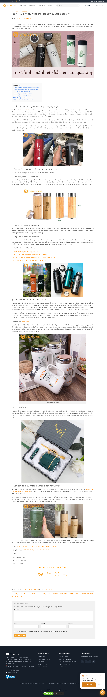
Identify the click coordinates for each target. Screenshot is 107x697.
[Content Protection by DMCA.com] (53, 693)
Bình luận (17, 609)
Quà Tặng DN (23, 5)
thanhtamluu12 (28, 18)
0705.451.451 (101, 1)
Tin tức (14, 11)
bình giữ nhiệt (26, 110)
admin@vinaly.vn (12, 672)
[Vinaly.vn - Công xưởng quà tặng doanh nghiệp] (10, 5)
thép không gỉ (25, 321)
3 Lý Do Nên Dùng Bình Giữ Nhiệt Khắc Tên (25, 252)
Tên (15, 624)
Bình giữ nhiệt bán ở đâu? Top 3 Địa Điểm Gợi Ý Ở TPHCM (29, 260)
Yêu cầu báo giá (63, 656)
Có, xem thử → (88, 684)
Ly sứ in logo (41, 661)
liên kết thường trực (48, 590)
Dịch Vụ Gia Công (40, 5)
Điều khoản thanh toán (65, 659)
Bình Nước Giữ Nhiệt (21, 11)
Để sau (100, 684)
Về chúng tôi (50, 5)
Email (43, 624)
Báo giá (89, 5)
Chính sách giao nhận (65, 664)
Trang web (71, 624)
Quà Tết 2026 (41, 656)
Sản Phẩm (31, 5)
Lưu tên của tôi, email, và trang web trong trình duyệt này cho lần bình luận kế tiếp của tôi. (41, 631)
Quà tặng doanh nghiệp (44, 659)
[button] (102, 692)
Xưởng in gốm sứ (42, 664)
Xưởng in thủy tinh (42, 666)
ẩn (19, 85)
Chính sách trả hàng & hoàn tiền (67, 661)
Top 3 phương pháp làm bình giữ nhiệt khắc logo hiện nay (29, 255)
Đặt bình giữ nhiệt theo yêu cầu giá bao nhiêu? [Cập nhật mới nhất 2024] (34, 257)
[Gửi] (78, 5)
